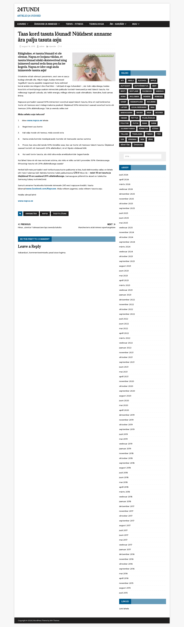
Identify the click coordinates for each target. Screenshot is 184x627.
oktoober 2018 (126, 458)
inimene (147, 96)
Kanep (123, 101)
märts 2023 (124, 285)
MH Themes (54, 620)
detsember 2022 (127, 299)
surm (153, 123)
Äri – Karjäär (117, 24)
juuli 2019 (123, 434)
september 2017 (126, 520)
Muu (134, 24)
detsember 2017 (126, 506)
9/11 (122, 80)
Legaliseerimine (138, 107)
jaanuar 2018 (125, 501)
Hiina (123, 96)
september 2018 (127, 463)
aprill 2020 (124, 410)
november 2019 (126, 419)
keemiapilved (136, 101)
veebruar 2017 (125, 544)
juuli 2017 (123, 530)
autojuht (125, 85)
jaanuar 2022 (125, 347)
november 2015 (126, 583)
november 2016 (126, 559)
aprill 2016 (124, 578)
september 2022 (127, 314)
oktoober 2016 (126, 563)
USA (122, 139)
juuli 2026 (123, 174)
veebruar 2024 (126, 251)
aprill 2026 (124, 179)
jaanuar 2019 (125, 448)
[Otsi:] (142, 156)
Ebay (154, 85)
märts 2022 (124, 338)
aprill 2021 (123, 376)
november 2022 (126, 304)
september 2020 (127, 390)
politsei (125, 123)
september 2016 (127, 568)
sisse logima (59, 252)
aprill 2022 (124, 333)
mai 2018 (123, 482)
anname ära (31, 213)
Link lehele (124, 608)
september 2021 (126, 362)
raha (144, 123)
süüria (155, 128)
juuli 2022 (123, 318)
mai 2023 (123, 275)
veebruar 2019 (125, 443)
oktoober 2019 (126, 424)
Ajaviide (21, 24)
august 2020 (125, 395)
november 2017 (126, 511)
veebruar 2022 (126, 342)
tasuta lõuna (59, 213)
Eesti (123, 91)
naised (139, 112)
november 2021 (126, 352)
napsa (45, 213)
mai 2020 (123, 405)
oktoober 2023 (126, 256)
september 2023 (127, 261)
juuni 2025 (124, 217)
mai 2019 (123, 438)
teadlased (137, 134)
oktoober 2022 (126, 309)
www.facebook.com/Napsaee (41, 188)
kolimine (151, 101)
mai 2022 (123, 328)
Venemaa (132, 139)
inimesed (159, 96)
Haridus (160, 91)
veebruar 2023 (126, 290)
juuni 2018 (124, 477)
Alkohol (142, 80)
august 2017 (125, 525)
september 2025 (127, 208)
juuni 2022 (124, 323)
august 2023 (125, 266)
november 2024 (126, 232)
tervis (149, 134)
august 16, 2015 (28, 46)
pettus (134, 118)
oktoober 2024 (126, 237)
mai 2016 (123, 573)
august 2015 (125, 587)
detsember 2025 (127, 193)
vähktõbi (125, 144)
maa (152, 107)
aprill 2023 (124, 280)
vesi (142, 139)
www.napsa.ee (34, 120)
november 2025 (126, 198)
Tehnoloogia (96, 24)
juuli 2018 (123, 472)
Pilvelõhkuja (148, 118)
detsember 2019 (127, 414)
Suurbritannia (128, 128)
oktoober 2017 (125, 515)
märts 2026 (124, 184)
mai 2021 (123, 371)
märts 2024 (124, 246)
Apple (153, 80)
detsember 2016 (127, 554)
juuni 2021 (123, 366)
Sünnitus (143, 128)
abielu (131, 80)
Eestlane (134, 91)
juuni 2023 (124, 270)
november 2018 (126, 453)
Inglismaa (134, 96)
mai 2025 (123, 222)
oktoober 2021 (126, 357)
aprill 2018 (124, 487)
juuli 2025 (123, 213)
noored (159, 112)
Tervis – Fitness (74, 24)
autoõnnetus (141, 85)
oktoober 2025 (126, 203)
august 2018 (125, 467)
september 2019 (127, 429)
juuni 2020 (124, 400)
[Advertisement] (142, 49)
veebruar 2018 (125, 496)
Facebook (147, 91)
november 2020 (126, 381)
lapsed (124, 107)
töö (159, 134)
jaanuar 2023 (125, 294)
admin (41, 46)
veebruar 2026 (126, 189)
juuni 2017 (123, 535)
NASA (149, 112)
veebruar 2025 (126, 227)
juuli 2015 (123, 592)
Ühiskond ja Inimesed (45, 24)
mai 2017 (123, 539)
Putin (135, 123)
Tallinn (124, 134)
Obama (124, 118)
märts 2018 (124, 491)
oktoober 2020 (126, 386)
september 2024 (127, 241)
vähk (150, 139)
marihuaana (126, 112)
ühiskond (138, 144)
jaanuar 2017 (125, 549)
